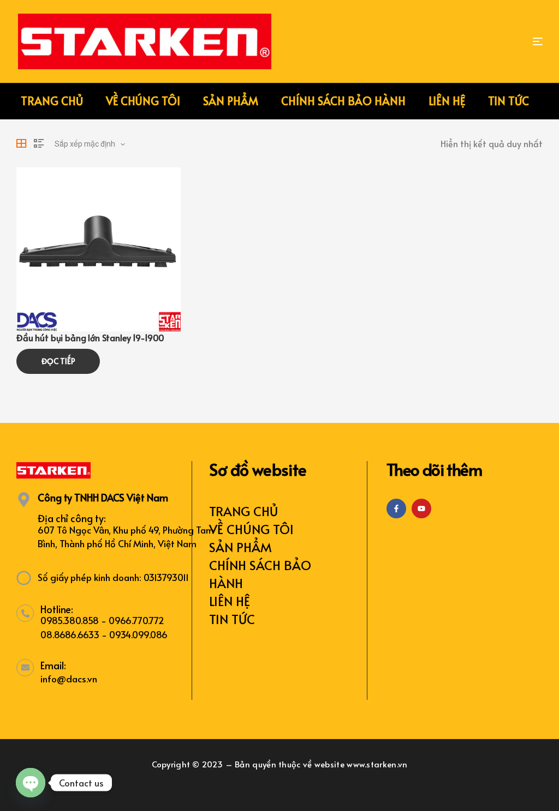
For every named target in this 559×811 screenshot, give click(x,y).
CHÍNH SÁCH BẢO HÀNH (260, 573)
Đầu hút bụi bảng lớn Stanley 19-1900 (90, 337)
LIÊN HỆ (229, 600)
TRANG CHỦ (243, 511)
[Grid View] (21, 143)
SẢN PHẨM (240, 546)
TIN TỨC (232, 618)
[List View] (39, 143)
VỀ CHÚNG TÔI (251, 529)
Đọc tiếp (58, 361)
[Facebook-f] (396, 508)
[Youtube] (421, 508)
